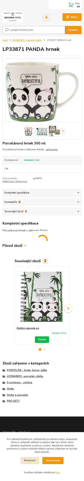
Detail (42, 339)
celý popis (52, 149)
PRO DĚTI (13, 401)
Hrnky (10, 389)
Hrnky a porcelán (17, 395)
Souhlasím (53, 460)
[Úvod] (19, 17)
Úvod (5, 40)
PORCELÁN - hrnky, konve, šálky (27, 370)
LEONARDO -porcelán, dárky (27, 40)
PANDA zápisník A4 (28, 328)
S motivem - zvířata (19, 382)
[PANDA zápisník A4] (42, 296)
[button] (40, 349)
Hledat (73, 30)
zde (57, 472)
